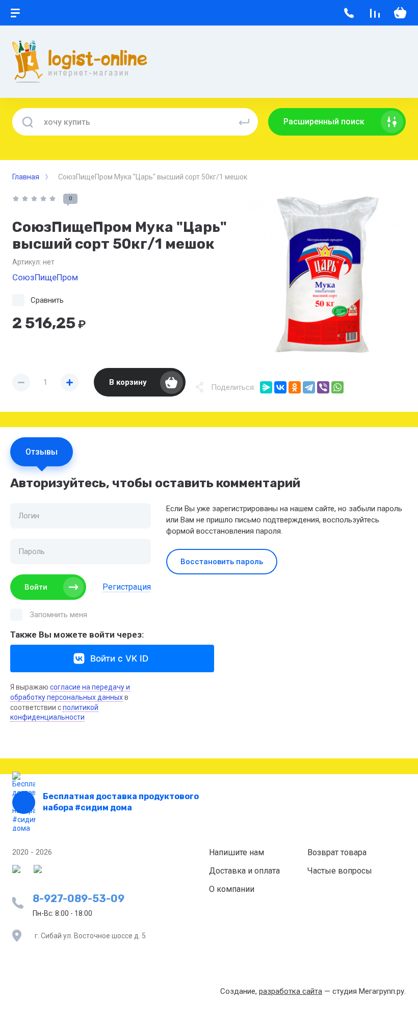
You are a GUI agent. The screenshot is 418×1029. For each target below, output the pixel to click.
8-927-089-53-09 (78, 898)
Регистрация (126, 587)
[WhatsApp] (337, 387)
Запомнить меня (58, 614)
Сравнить (47, 300)
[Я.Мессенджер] (266, 387)
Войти (35, 587)
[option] (326, 273)
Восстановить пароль (221, 561)
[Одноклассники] (295, 387)
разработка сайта (290, 991)
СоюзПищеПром (45, 277)
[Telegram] (309, 387)
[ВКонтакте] (280, 387)
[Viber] (323, 387)
